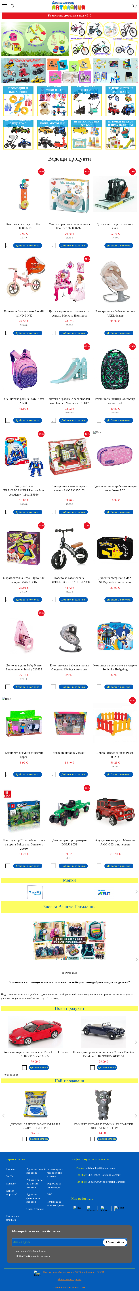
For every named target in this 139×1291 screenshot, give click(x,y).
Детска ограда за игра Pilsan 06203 (115, 754)
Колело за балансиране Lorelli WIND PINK (24, 313)
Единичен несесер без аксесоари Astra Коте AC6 (115, 488)
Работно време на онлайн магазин (35, 1184)
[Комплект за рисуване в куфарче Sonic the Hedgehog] (115, 636)
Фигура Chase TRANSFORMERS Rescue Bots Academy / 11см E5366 (23, 490)
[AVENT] (104, 892)
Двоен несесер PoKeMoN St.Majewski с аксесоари (115, 580)
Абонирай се (11, 1074)
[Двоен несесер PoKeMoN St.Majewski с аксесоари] (115, 548)
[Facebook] (76, 1189)
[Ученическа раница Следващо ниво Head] (115, 369)
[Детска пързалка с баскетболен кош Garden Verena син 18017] (69, 369)
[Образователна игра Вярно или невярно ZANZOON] (24, 548)
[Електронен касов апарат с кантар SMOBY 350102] (69, 457)
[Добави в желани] (7, 245)
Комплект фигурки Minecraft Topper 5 (24, 754)
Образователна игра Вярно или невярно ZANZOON (24, 580)
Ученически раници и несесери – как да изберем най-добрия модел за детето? (69, 982)
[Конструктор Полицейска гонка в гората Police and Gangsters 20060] (24, 811)
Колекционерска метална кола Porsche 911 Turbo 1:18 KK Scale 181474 (35, 1054)
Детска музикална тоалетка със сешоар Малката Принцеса (69, 313)
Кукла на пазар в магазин (69, 752)
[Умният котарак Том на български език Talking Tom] (103, 1104)
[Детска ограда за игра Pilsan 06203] (115, 723)
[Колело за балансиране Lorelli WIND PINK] (24, 282)
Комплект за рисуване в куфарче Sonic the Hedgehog (115, 667)
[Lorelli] (35, 892)
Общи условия (35, 1209)
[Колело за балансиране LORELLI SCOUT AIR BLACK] (69, 548)
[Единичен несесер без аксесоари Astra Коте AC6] (115, 457)
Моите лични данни (69, 1279)
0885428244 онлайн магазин (104, 1175)
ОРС (49, 1194)
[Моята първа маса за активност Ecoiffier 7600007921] (69, 194)
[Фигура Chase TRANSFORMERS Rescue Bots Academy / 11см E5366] (24, 457)
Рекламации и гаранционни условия (55, 1173)
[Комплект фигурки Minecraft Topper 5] (24, 723)
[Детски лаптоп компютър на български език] (35, 1104)
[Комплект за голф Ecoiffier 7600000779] (24, 194)
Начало (10, 1169)
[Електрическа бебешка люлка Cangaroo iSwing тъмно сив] (69, 636)
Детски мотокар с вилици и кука (115, 226)
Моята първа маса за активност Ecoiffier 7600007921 (69, 226)
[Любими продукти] (126, 6)
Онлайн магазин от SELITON (69, 1287)
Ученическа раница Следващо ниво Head (115, 401)
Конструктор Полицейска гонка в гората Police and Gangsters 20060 (24, 844)
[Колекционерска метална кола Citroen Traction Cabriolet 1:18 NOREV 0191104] (103, 1032)
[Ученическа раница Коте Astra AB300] (24, 369)
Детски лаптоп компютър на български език (35, 1126)
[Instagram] (84, 1189)
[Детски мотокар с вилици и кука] (115, 194)
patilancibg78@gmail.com (100, 1168)
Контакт (11, 1183)
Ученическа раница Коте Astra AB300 (24, 401)
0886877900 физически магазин (106, 1181)
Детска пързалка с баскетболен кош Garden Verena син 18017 (69, 401)
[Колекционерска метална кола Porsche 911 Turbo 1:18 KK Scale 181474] (35, 1032)
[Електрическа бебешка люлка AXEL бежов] (115, 282)
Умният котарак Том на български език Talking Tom (103, 1126)
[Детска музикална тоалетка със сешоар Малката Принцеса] (69, 282)
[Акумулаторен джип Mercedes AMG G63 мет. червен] (115, 811)
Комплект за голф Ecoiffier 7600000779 (24, 226)
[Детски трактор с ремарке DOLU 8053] (69, 811)
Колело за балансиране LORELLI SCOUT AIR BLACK (69, 580)
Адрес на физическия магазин (33, 1198)
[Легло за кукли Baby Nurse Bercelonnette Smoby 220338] (24, 636)
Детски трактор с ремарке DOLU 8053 (69, 842)
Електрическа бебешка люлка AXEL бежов (115, 313)
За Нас (10, 1176)
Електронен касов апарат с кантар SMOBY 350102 (69, 488)
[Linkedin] (92, 1189)
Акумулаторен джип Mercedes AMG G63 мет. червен (115, 842)
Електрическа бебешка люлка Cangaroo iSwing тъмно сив (69, 667)
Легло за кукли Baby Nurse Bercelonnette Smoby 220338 (24, 667)
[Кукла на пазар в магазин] (69, 723)
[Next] (136, 892)
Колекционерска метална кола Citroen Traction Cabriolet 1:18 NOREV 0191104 (103, 1054)
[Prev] (4, 1116)
